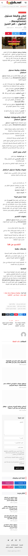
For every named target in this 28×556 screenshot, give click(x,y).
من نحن (8, 545)
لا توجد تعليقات (10, 27)
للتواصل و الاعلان (9, 547)
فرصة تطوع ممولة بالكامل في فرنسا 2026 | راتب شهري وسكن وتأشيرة (9, 508)
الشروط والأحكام (14, 545)
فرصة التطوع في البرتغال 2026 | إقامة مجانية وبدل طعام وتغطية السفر (10, 498)
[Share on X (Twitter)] (15, 33)
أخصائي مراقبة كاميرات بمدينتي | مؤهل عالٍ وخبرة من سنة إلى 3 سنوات (14, 407)
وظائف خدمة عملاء (11, 306)
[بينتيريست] (8, 33)
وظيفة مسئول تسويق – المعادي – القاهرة (7, 323)
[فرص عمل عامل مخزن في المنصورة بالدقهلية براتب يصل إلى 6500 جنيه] (14, 351)
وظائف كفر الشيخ (21, 309)
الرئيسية (21, 545)
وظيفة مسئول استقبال (11, 309)
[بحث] (2, 2)
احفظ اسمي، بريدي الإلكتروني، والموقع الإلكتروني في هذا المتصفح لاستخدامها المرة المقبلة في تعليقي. (14, 452)
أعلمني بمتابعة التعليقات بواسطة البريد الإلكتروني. (14, 458)
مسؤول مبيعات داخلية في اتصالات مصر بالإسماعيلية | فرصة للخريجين (14, 384)
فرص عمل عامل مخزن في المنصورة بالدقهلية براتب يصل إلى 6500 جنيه (16, 362)
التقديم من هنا (14, 244)
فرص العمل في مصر (21, 304)
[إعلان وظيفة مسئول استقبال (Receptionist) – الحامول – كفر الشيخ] (14, 43)
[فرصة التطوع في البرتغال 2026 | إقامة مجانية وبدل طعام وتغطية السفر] (22, 499)
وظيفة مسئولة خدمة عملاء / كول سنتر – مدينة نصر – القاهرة (15, 294)
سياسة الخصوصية (18, 547)
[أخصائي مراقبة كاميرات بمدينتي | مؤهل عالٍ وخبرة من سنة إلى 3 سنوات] (14, 397)
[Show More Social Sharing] (3, 33)
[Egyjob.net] (14, 2)
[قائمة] (26, 2)
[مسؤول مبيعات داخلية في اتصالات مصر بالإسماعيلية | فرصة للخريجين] (14, 374)
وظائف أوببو (12, 304)
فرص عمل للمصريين (22, 12)
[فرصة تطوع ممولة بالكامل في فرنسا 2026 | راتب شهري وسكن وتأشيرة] (22, 508)
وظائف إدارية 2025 (21, 306)
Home (17, 6)
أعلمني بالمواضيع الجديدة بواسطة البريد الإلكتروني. (14, 463)
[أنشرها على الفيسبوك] (22, 33)
